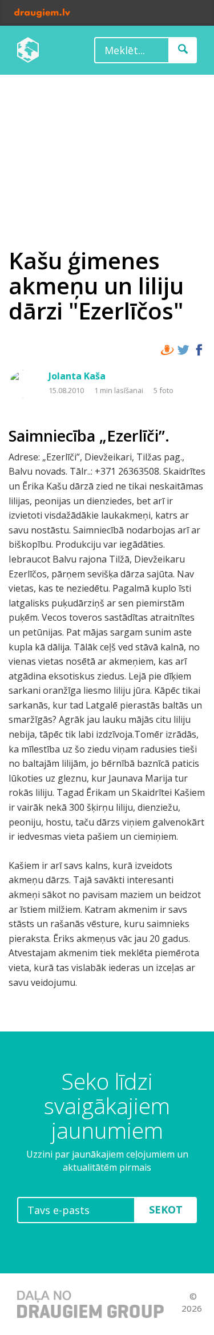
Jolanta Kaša (77, 376)
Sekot (166, 1209)
